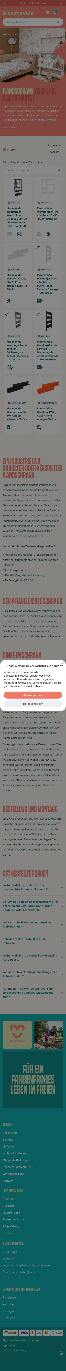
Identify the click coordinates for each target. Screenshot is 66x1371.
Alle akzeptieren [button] (33, 694)
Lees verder (50, 686)
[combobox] (61, 664)
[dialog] (33, 685)
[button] (33, 703)
